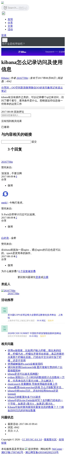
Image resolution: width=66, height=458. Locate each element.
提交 (34, 141)
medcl (4, 202)
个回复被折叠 (27, 271)
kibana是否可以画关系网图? (23, 374)
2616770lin (22, 78)
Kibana (5, 78)
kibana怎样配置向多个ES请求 (24, 397)
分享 (10, 22)
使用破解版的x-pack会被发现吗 (25, 363)
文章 (10, 26)
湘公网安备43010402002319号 (42, 452)
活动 (10, 29)
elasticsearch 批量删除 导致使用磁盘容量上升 (33, 384)
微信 (33, 87)
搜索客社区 (50, 439)
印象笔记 (50, 87)
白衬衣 (5, 238)
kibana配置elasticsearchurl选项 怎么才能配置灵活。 (36, 387)
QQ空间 (16, 87)
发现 (10, 19)
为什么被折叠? (9, 271)
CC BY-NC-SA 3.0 (32, 439)
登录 (3, 35)
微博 (10, 185)
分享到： (6, 87)
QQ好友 (40, 87)
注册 (45, 277)
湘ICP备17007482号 (12, 452)
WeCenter (57, 449)
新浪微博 (26, 87)
